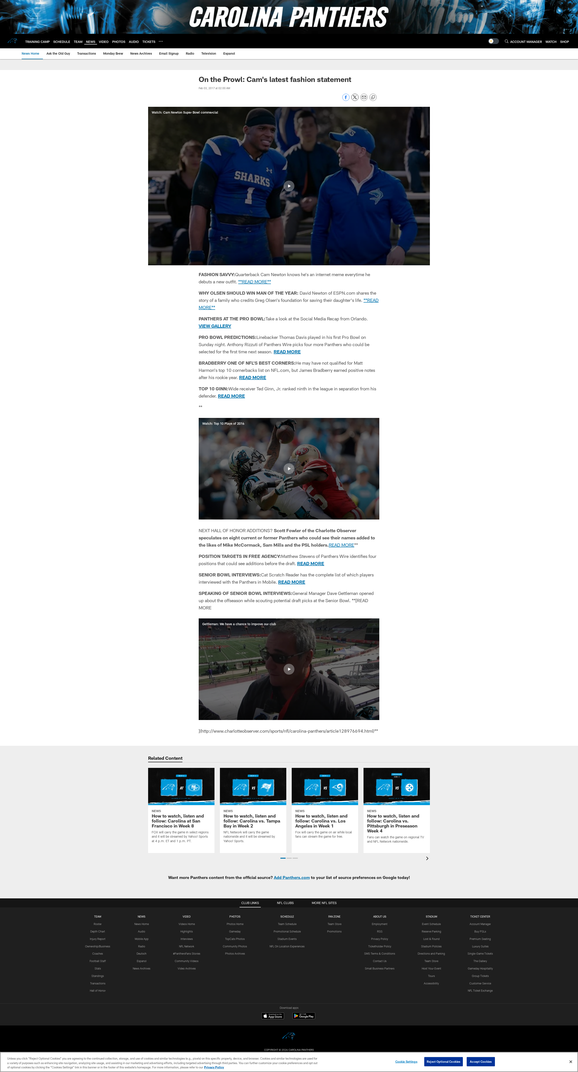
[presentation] (428, 859)
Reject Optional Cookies (443, 1061)
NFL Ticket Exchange (480, 990)
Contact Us (380, 960)
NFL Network (186, 946)
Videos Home (187, 923)
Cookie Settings (406, 1061)
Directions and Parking (431, 953)
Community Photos (235, 946)
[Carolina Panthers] (289, 1037)
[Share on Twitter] (355, 100)
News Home (141, 923)
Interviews (187, 938)
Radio (141, 946)
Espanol (142, 960)
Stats (98, 968)
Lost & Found (431, 938)
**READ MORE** (254, 281)
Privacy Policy (379, 938)
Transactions (97, 983)
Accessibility (431, 983)
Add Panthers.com (292, 877)
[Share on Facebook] (346, 100)
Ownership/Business (97, 946)
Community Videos (186, 960)
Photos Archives (235, 953)
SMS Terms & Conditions (379, 953)
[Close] (571, 1062)
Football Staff (98, 960)
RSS (379, 931)
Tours (431, 975)
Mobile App (142, 938)
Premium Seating (480, 938)
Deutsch (142, 953)
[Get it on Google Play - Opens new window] (303, 1018)
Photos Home (235, 923)
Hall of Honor (98, 990)
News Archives (141, 968)
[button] (289, 186)
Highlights (186, 931)
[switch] (493, 41)
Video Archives (187, 968)
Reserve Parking (431, 931)
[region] (289, 1062)
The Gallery (480, 960)
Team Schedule (287, 923)
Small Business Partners (379, 968)
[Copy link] (373, 97)
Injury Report (97, 938)
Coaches (97, 953)
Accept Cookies (481, 1061)
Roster (98, 923)
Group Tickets (480, 975)
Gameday (235, 931)
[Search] (506, 41)
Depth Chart (97, 931)
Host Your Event (431, 968)
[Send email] (364, 100)
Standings (97, 975)
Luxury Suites (480, 946)
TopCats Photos (235, 938)
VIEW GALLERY (215, 326)
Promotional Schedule (287, 931)
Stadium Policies (431, 946)
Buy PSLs (480, 931)
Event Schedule (431, 923)
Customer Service (480, 983)
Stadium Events (287, 938)
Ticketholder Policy (379, 946)
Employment (379, 923)
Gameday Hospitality (480, 968)
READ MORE (287, 351)
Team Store (334, 923)
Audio (141, 931)
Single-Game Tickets (480, 953)
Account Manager (480, 923)
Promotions (334, 931)
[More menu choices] (161, 41)
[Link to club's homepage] (12, 41)
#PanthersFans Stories (186, 953)
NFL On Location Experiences (287, 946)
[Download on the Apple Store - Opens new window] (272, 1016)
